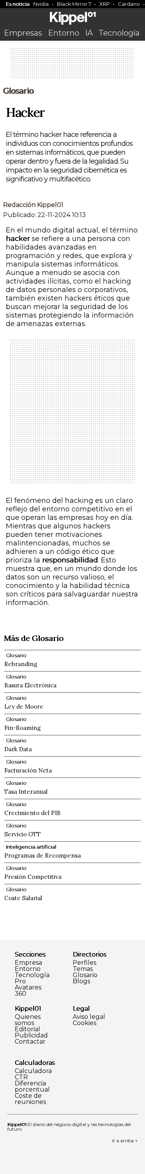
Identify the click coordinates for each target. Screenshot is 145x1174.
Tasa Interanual (26, 791)
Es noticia (17, 4)
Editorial (27, 1029)
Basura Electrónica (30, 685)
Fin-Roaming (22, 727)
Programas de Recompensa (42, 855)
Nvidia (41, 4)
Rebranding (20, 664)
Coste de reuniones (30, 1099)
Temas (83, 969)
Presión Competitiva (32, 876)
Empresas (23, 33)
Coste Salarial (23, 898)
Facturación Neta (28, 770)
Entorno (63, 33)
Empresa (28, 963)
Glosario (18, 91)
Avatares (28, 987)
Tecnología (119, 33)
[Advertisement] (73, 65)
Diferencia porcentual (32, 1086)
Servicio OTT (22, 834)
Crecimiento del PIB (32, 813)
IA (89, 33)
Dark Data (18, 749)
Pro (20, 981)
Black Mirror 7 (74, 4)
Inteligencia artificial (31, 847)
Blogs (81, 981)
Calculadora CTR (33, 1074)
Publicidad (31, 1035)
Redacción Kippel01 (33, 204)
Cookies (84, 1023)
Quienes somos (28, 1020)
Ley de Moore (23, 706)
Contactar (30, 1042)
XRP (104, 4)
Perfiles (84, 963)
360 (20, 994)
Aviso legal (89, 1017)
